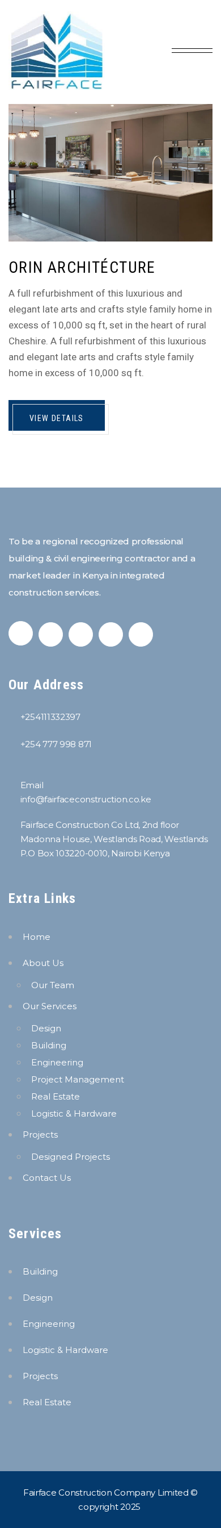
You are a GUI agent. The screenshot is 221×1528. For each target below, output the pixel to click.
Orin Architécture (82, 268)
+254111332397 (50, 716)
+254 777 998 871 (56, 744)
